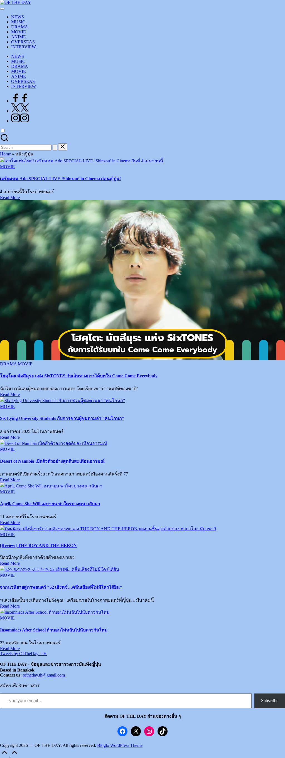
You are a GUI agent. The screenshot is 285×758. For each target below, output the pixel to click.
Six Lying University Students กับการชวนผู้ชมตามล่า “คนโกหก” (62, 418)
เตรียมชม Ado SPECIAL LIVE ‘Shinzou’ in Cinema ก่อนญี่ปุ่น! (60, 178)
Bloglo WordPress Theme (119, 745)
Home (5, 154)
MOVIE (7, 166)
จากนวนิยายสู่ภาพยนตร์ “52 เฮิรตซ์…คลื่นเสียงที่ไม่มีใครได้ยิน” (61, 587)
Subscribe (269, 700)
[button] (55, 147)
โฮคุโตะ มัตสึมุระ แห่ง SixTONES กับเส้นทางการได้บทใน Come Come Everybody (79, 375)
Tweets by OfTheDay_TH (23, 653)
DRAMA (8, 363)
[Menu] (2, 9)
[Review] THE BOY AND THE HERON (38, 545)
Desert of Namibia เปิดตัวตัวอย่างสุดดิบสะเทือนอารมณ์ (52, 461)
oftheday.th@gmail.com (44, 675)
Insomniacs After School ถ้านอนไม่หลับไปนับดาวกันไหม (54, 630)
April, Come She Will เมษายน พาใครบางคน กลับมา (50, 503)
